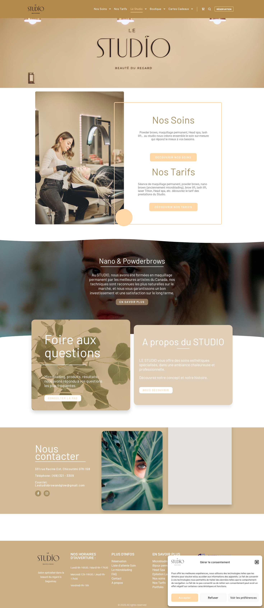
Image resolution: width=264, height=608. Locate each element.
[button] (257, 562)
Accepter (185, 597)
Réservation (224, 9)
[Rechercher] (209, 9)
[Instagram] (47, 493)
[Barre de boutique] (203, 9)
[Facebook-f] (38, 493)
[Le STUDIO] (36, 9)
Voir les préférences (243, 597)
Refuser (213, 597)
